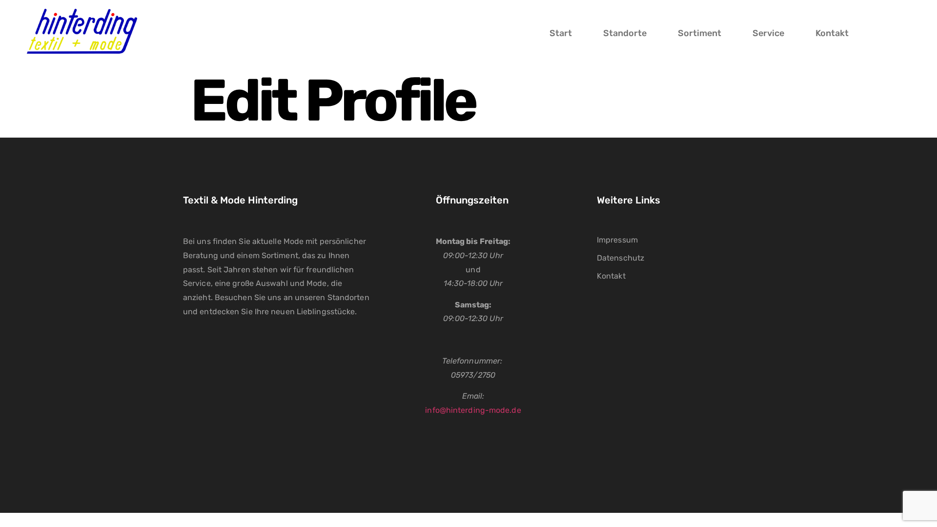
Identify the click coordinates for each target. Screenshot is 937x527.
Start (561, 33)
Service (768, 33)
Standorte (625, 33)
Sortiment (699, 33)
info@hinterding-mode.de (473, 410)
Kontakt (832, 33)
